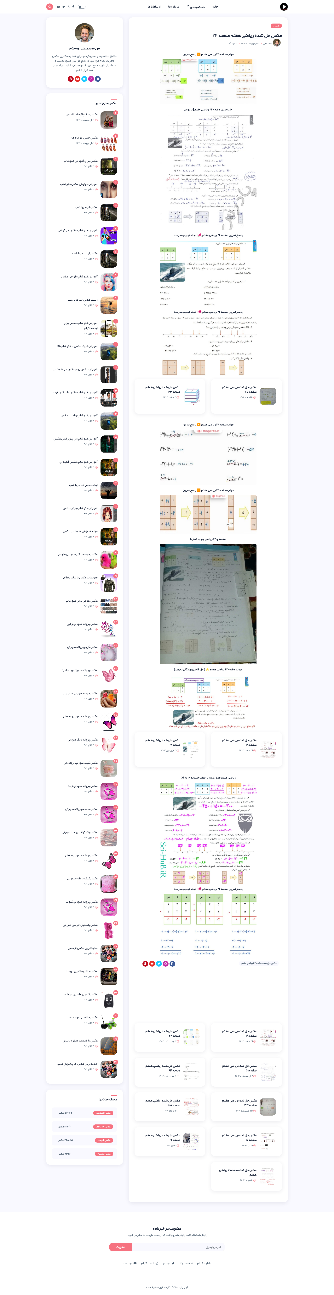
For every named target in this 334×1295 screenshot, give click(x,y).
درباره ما (173, 6)
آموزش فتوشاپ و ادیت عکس (79, 415)
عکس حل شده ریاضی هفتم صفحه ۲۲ (163, 1033)
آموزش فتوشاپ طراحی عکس (79, 276)
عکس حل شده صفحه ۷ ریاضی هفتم (238, 1172)
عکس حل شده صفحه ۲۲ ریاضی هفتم (259, 963)
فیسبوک (184, 1263)
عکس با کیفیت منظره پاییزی (80, 1040)
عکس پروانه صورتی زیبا (83, 786)
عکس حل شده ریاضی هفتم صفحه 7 (163, 742)
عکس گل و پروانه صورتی (82, 647)
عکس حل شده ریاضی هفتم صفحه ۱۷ (239, 1137)
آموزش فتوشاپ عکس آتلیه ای (79, 462)
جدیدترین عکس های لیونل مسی (77, 1064)
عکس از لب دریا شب (85, 253)
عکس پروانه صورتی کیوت (82, 902)
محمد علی (267, 43)
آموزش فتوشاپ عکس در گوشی (78, 230)
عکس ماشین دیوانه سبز (82, 1017)
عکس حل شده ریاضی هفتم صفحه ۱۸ (239, 742)
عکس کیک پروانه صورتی (82, 878)
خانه (215, 6)
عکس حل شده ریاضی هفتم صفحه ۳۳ (239, 1102)
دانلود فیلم (204, 1263)
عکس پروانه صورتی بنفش (81, 855)
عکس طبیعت (104, 1140)
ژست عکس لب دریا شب (83, 300)
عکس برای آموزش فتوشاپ (81, 161)
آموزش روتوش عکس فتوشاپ (79, 184)
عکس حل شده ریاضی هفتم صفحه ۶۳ (163, 389)
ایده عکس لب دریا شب (83, 485)
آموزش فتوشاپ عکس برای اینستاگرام (81, 325)
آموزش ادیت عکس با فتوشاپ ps (77, 346)
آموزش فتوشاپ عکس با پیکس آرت (75, 392)
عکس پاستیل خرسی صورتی (80, 925)
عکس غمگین (104, 1154)
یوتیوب (127, 1263)
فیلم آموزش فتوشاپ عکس (80, 531)
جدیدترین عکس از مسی (83, 948)
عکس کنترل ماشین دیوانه (81, 994)
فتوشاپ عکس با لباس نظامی (80, 577)
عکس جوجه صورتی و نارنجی (80, 693)
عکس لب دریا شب (86, 207)
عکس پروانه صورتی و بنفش (80, 716)
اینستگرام (147, 1263)
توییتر (166, 1263)
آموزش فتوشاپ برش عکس (80, 508)
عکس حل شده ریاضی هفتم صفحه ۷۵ (239, 389)
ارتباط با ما (154, 6)
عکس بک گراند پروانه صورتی (80, 832)
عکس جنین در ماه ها (84, 137)
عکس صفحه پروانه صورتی (81, 809)
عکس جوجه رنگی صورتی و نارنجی (77, 554)
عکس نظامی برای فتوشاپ (82, 601)
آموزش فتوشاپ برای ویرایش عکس (76, 438)
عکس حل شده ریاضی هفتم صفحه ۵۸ (163, 1102)
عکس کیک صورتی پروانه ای (81, 763)
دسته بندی (197, 6)
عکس (276, 26)
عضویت (120, 1247)
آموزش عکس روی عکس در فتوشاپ (75, 369)
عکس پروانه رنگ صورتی (83, 739)
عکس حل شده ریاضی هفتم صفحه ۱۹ (163, 1137)
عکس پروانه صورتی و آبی (82, 624)
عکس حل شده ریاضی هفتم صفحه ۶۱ (239, 1068)
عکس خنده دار (103, 1126)
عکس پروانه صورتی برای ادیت (79, 670)
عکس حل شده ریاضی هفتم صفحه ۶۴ (163, 1068)
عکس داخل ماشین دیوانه (82, 971)
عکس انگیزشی (103, 1113)
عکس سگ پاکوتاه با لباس (82, 114)
